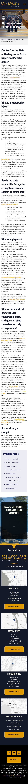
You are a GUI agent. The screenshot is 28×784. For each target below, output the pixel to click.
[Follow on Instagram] (19, 753)
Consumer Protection (12, 459)
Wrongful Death (11, 488)
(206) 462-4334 (5, 422)
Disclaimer (6, 776)
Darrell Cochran (13, 386)
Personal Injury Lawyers (13, 477)
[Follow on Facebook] (9, 753)
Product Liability (11, 473)
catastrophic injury (15, 77)
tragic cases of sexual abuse (17, 299)
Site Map (12, 776)
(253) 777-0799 (21, 420)
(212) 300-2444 (16, 684)
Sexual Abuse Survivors (13, 481)
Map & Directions (14, 606)
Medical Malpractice (12, 462)
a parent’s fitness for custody (9, 204)
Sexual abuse (5, 159)
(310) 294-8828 (16, 726)
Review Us (14, 760)
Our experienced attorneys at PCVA (11, 277)
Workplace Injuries (12, 484)
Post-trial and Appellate (13, 470)
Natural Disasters (11, 466)
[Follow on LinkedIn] (14, 753)
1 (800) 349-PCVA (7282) (14, 566)
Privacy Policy (20, 776)
